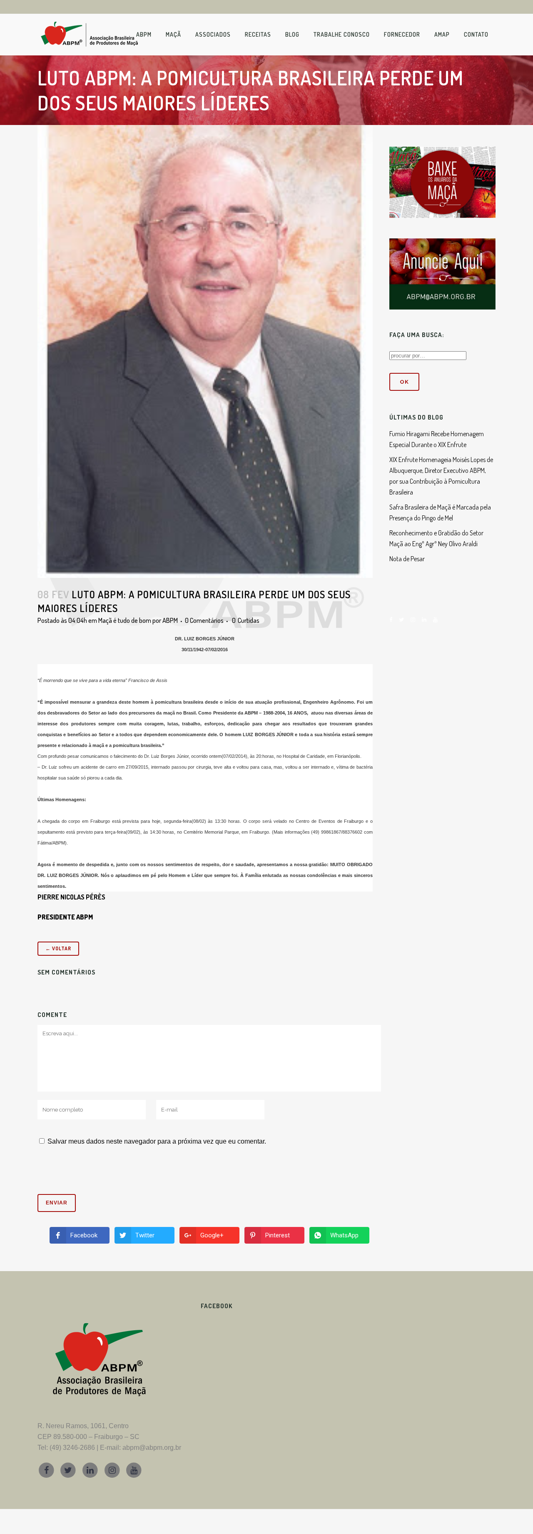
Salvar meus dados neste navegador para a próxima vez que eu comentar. (156, 1141)
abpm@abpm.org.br (151, 1447)
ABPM (170, 620)
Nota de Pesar (407, 559)
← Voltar (58, 948)
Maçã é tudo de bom (124, 620)
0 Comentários (204, 620)
